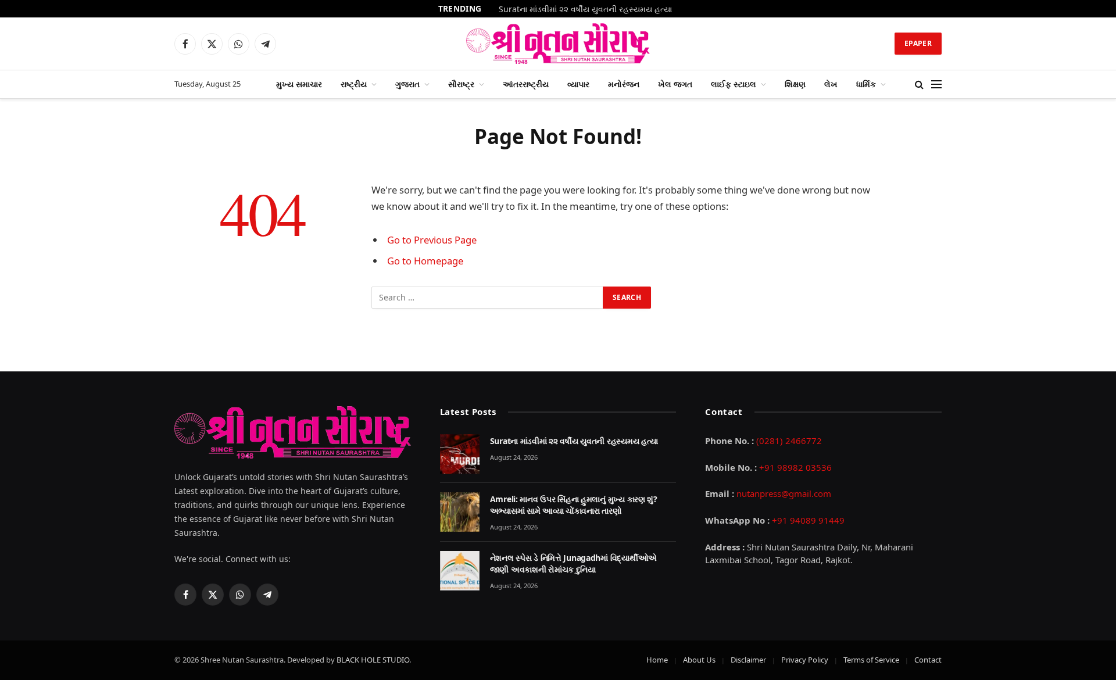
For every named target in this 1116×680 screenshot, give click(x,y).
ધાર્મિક (866, 84)
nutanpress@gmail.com (783, 493)
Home (657, 659)
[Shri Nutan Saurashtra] (558, 43)
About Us (699, 659)
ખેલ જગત (675, 84)
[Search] (919, 84)
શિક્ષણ (795, 84)
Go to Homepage (425, 260)
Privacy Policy (804, 659)
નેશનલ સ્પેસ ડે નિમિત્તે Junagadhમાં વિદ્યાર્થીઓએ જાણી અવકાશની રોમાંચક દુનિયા (573, 563)
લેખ (831, 84)
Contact (928, 659)
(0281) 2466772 (789, 440)
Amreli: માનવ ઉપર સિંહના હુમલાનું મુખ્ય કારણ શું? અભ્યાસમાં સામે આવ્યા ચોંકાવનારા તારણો (573, 504)
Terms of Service (871, 659)
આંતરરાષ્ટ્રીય (526, 84)
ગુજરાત (407, 84)
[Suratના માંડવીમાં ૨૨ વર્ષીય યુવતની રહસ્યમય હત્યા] (460, 454)
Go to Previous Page (432, 239)
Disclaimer (748, 659)
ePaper (918, 43)
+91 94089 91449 (808, 520)
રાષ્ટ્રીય (354, 84)
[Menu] (936, 84)
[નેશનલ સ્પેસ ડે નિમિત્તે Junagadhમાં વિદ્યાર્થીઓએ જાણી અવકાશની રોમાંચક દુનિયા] (460, 570)
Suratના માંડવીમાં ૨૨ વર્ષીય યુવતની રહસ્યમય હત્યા (585, 9)
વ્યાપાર (578, 84)
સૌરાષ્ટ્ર (461, 84)
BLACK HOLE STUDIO (373, 659)
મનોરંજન (623, 84)
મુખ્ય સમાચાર (299, 84)
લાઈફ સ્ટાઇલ (733, 84)
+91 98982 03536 (795, 467)
